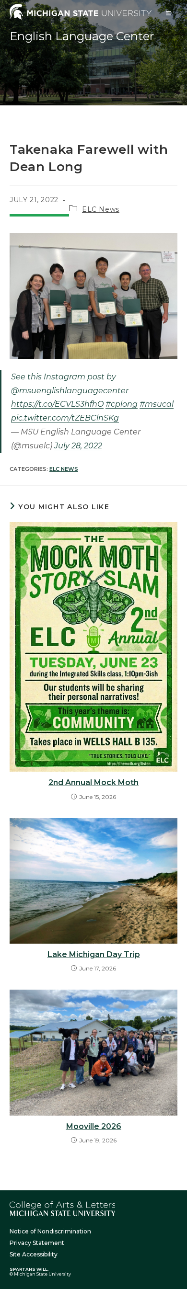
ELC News (100, 209)
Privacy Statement (37, 1242)
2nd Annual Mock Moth (93, 782)
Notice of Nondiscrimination (50, 1231)
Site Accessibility (34, 1254)
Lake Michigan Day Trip (93, 954)
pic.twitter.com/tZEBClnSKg (65, 417)
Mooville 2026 (93, 1126)
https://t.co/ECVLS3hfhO (57, 404)
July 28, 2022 (78, 445)
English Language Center (82, 36)
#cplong (121, 404)
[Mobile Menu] (168, 13)
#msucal (157, 404)
